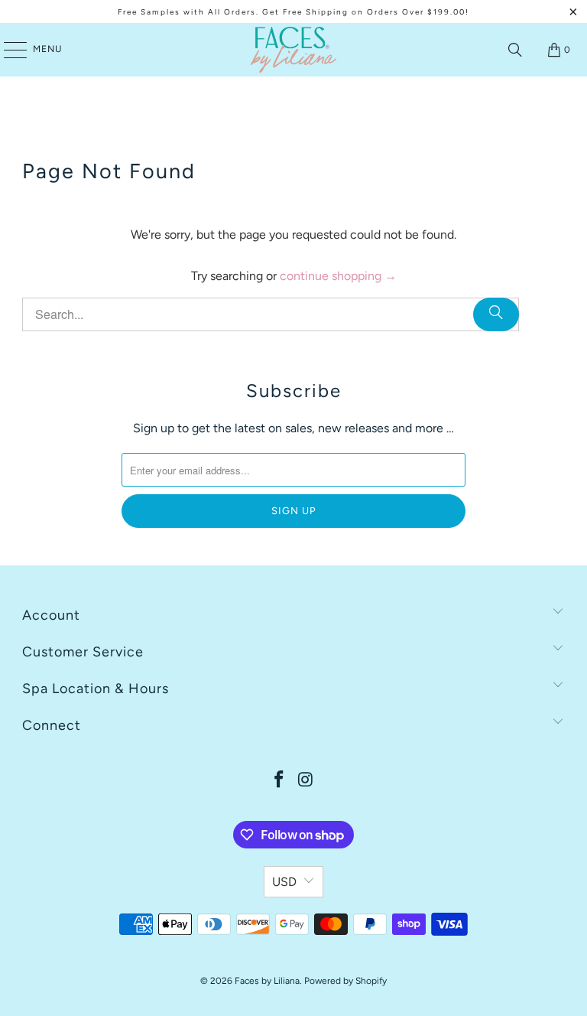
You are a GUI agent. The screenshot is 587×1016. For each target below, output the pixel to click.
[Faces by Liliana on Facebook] (279, 781)
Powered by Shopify (345, 980)
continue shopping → (338, 276)
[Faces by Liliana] (293, 50)
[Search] (515, 50)
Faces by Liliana (267, 980)
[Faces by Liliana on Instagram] (306, 781)
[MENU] (7, 49)
